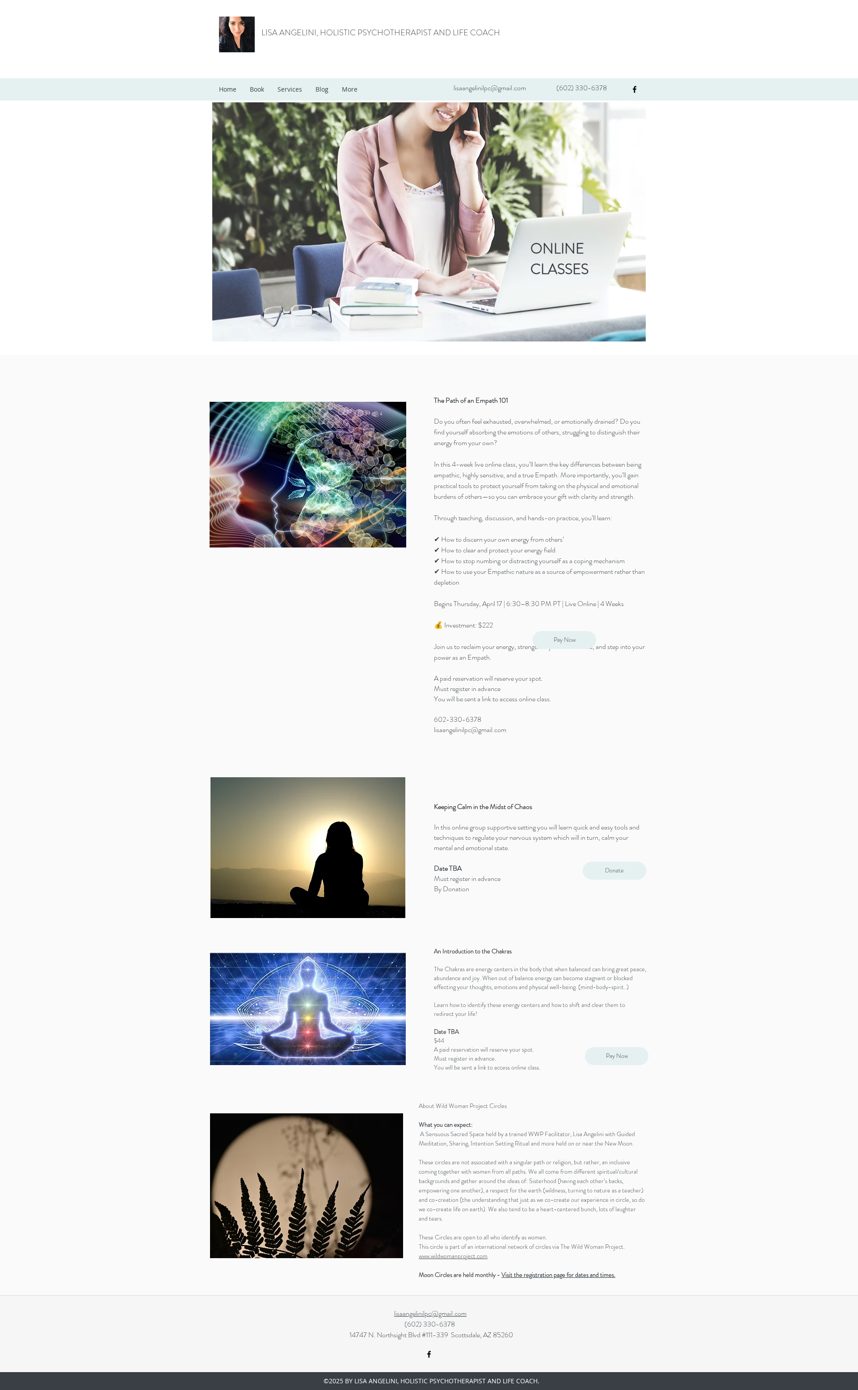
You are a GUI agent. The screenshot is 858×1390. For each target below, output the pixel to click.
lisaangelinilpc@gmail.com (490, 88)
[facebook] (634, 89)
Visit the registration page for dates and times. (558, 1274)
